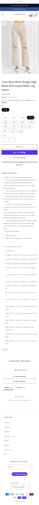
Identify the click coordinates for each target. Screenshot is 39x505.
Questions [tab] (19, 387)
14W (14, 127)
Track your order (9, 436)
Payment (7, 431)
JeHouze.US (21, 501)
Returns (6, 440)
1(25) (15, 118)
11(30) (22, 122)
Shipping (4, 97)
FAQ (5, 454)
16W (21, 127)
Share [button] (6, 349)
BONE (5, 110)
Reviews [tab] (7, 387)
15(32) (6, 127)
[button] (2, 14)
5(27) (30, 118)
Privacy (6, 445)
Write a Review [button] (20, 376)
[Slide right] (24, 78)
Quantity (4, 135)
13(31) (32, 122)
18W (29, 127)
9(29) (14, 122)
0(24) (6, 118)
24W (20, 131)
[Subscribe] (31, 467)
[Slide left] (15, 78)
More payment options (19, 157)
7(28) (5, 122)
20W (5, 131)
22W (13, 131)
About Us (7, 422)
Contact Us (7, 450)
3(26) (23, 118)
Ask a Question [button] (20, 381)
